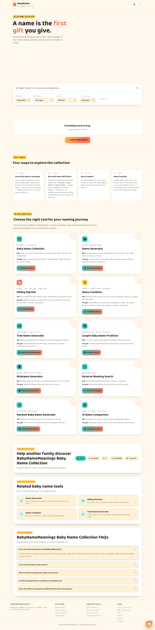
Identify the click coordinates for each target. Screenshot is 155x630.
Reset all (105, 99)
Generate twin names (31, 352)
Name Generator (61, 610)
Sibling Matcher (92, 610)
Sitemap (120, 621)
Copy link (132, 458)
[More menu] (140, 4)
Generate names (94, 268)
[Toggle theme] (134, 4)
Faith (60, 96)
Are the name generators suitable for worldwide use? (40, 581)
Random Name (59, 616)
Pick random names (30, 428)
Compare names (94, 428)
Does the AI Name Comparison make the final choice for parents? (45, 589)
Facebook (94, 458)
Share (82, 458)
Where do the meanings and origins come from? (38, 573)
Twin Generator (92, 613)
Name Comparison (123, 610)
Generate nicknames (30, 390)
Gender (19, 96)
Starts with (86, 96)
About (119, 613)
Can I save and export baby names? (33, 565)
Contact (120, 616)
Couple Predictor (124, 607)
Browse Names (60, 607)
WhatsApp (118, 458)
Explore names (27, 268)
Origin (38, 96)
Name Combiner (91, 607)
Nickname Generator (93, 616)
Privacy (120, 618)
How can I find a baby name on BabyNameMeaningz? (40, 549)
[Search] (137, 88)
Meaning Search (61, 613)
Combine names (93, 311)
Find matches (27, 309)
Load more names (79, 139)
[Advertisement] (77, 64)
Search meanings (94, 390)
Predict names (93, 352)
